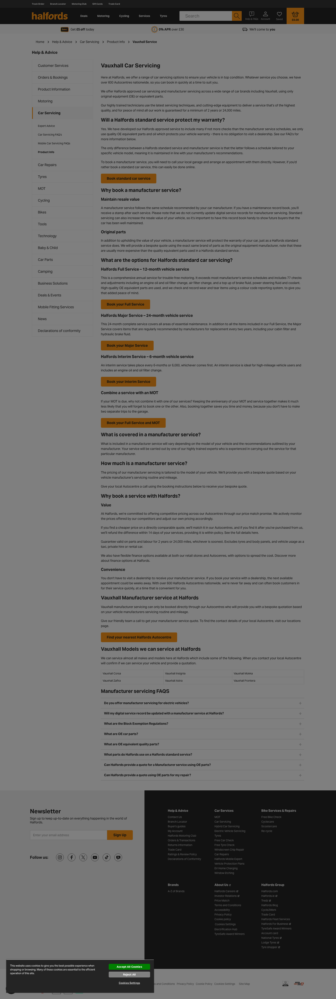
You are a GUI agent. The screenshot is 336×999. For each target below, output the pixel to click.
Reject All (129, 974)
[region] (80, 976)
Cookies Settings (129, 983)
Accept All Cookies (129, 967)
